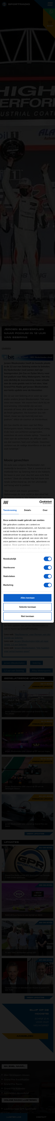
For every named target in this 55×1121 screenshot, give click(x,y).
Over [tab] (45, 510)
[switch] (48, 567)
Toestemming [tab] (10, 510)
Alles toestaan (28, 598)
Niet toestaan (27, 616)
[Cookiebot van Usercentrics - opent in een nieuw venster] (39, 502)
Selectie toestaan (27, 607)
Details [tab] (27, 510)
